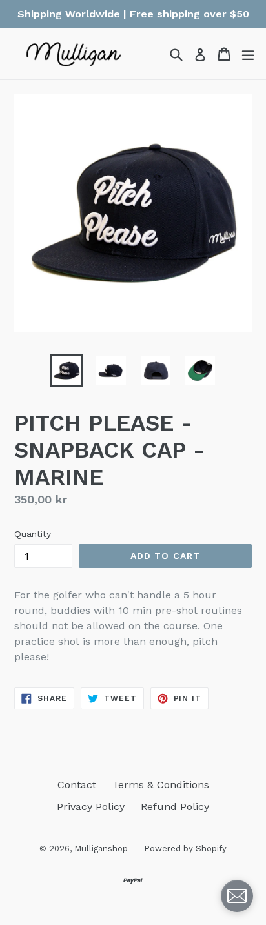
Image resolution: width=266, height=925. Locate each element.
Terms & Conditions (160, 784)
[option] (66, 370)
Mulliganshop (101, 848)
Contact (76, 784)
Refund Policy (175, 806)
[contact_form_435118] (237, 896)
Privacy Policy (91, 806)
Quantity (32, 534)
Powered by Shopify (185, 848)
